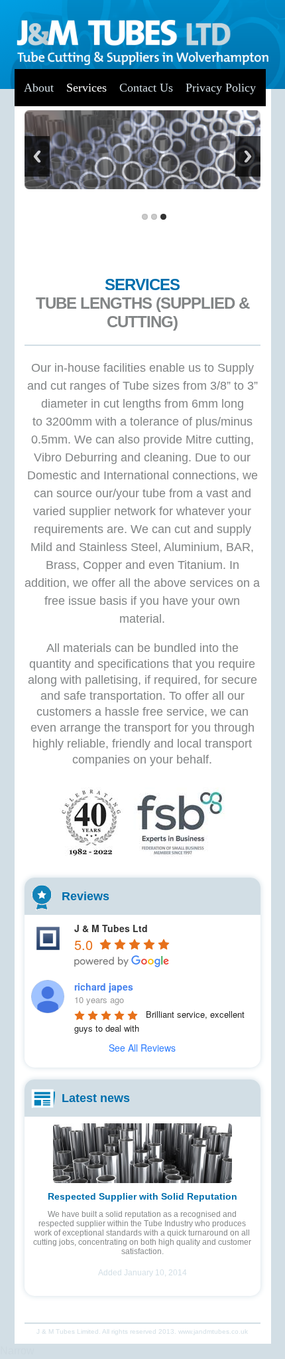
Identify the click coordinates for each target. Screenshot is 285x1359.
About (39, 87)
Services (86, 87)
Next (247, 156)
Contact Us (146, 87)
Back (37, 156)
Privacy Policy (221, 87)
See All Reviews (142, 1047)
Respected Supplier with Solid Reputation (142, 1196)
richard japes (103, 986)
